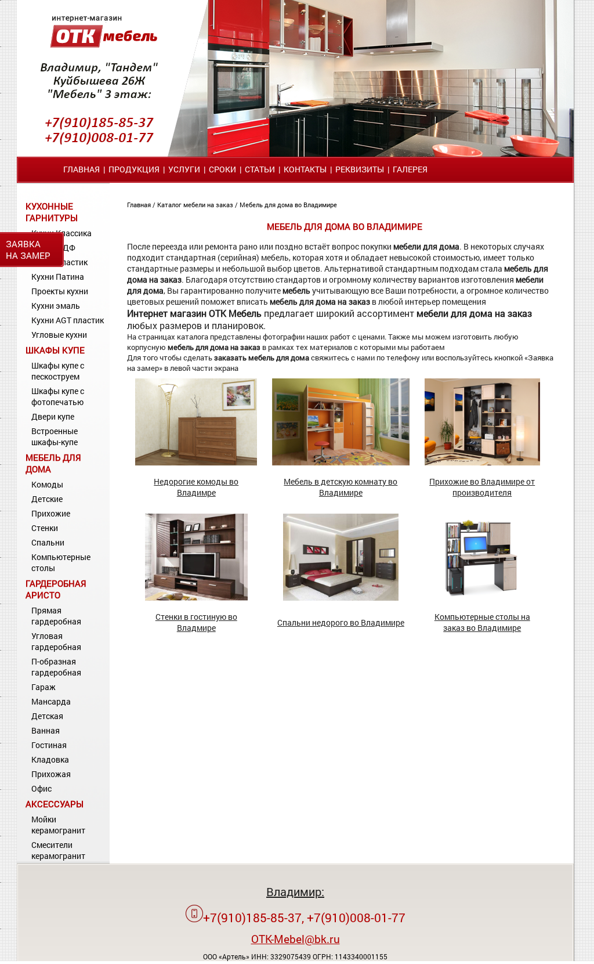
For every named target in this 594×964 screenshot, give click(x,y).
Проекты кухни (59, 291)
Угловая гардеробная (56, 641)
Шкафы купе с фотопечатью (57, 396)
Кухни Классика (61, 233)
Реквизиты (359, 169)
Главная (81, 169)
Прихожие (50, 513)
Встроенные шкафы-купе (54, 436)
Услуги (184, 169)
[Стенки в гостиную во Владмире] (196, 597)
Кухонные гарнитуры (52, 211)
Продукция (134, 169)
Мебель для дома (53, 463)
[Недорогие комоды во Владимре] (196, 462)
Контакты (305, 169)
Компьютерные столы (60, 562)
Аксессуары (55, 804)
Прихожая (51, 773)
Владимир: (295, 891)
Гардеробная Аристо (56, 589)
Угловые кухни (59, 334)
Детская (47, 715)
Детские (47, 498)
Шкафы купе (55, 350)
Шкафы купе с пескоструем (57, 371)
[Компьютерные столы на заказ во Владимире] (482, 597)
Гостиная (49, 744)
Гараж (43, 686)
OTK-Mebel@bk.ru (295, 938)
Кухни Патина (57, 276)
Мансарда (51, 701)
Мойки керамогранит (58, 825)
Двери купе (52, 416)
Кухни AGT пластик (67, 320)
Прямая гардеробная (56, 616)
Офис (41, 788)
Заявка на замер (28, 249)
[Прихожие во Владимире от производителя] (483, 462)
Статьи (260, 169)
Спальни (47, 542)
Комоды (47, 484)
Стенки (44, 527)
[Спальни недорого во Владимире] (341, 597)
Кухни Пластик (59, 262)
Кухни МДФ (53, 247)
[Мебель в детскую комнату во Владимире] (340, 462)
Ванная (45, 730)
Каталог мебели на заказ (196, 204)
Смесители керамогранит (58, 850)
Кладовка (50, 759)
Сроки (222, 169)
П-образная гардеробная (56, 667)
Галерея (410, 169)
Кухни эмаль (55, 305)
